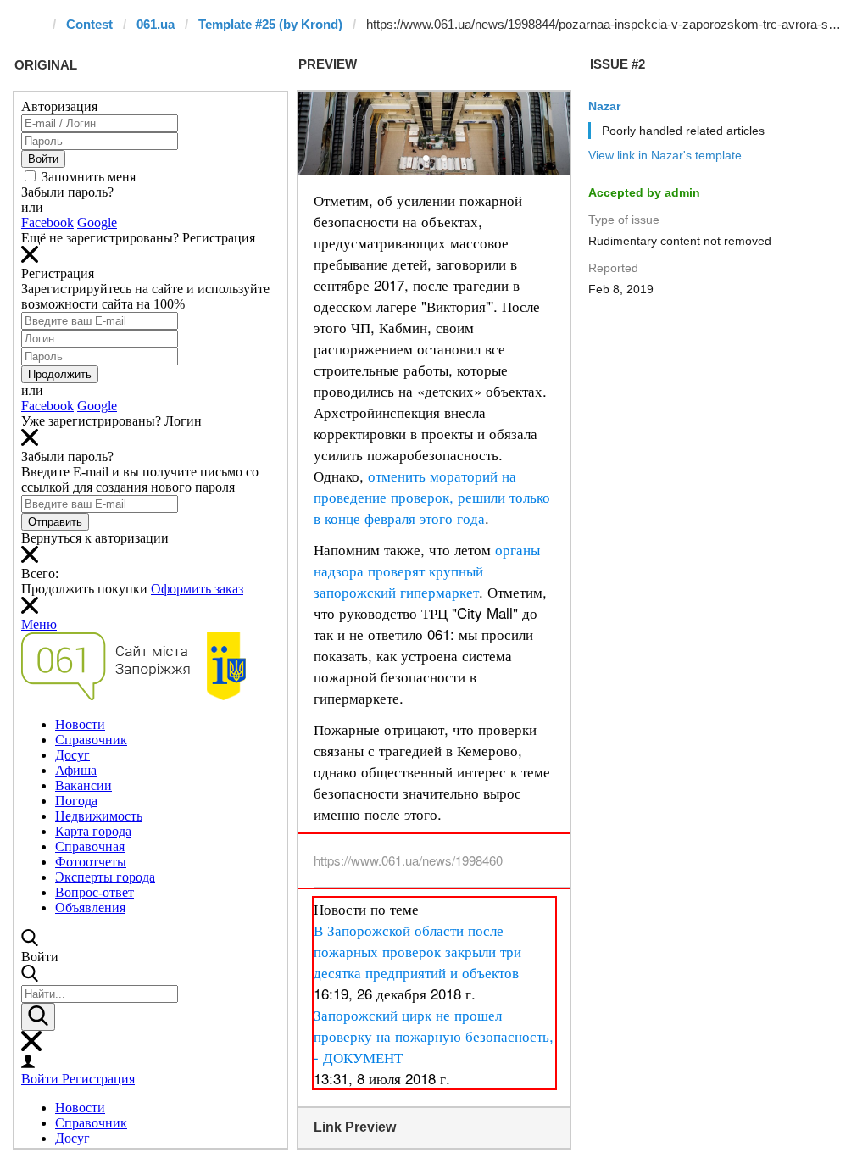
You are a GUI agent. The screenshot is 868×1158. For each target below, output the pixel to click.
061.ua (155, 24)
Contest (89, 24)
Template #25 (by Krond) (270, 24)
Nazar (604, 106)
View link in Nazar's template (665, 155)
